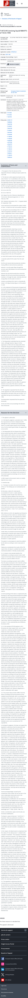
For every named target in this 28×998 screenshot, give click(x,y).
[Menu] (22, 3)
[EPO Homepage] (9, 4)
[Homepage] (0, 25)
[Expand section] (25, 930)
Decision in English (14, 64)
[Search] (17, 3)
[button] (14, 166)
